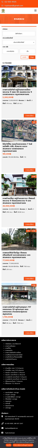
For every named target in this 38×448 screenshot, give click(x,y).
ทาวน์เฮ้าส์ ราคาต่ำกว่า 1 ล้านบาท (16, 377)
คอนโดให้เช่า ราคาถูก (12, 392)
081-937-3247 (18, 423)
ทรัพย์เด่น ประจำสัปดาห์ (13, 344)
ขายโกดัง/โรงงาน (11, 359)
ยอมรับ (9, 445)
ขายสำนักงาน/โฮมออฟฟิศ (13, 357)
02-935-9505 (10, 1)
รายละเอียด (30, 115)
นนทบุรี (7, 403)
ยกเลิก (25, 57)
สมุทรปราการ (9, 406)
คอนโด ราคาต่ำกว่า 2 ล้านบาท (15, 375)
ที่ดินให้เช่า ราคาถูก (11, 399)
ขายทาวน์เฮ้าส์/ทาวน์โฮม (13, 352)
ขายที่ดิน (8, 348)
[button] (19, 42)
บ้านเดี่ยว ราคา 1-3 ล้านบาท (14, 368)
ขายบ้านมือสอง (10, 346)
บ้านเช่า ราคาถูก (10, 395)
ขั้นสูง (32, 57)
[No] (36, 442)
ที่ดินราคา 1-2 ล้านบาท (12, 383)
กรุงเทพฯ (8, 401)
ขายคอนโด (8, 350)
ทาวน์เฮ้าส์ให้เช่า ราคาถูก (13, 397)
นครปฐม (8, 408)
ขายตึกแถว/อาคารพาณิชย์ (13, 355)
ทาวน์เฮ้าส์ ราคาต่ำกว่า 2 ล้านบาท (16, 379)
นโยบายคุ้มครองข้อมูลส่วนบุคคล (23, 445)
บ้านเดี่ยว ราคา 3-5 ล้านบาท (14, 370)
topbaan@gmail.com (13, 5)
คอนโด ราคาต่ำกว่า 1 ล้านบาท (15, 373)
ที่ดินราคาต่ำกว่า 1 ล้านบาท (14, 381)
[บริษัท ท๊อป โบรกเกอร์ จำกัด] (2, 11)
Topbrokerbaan (10, 433)
